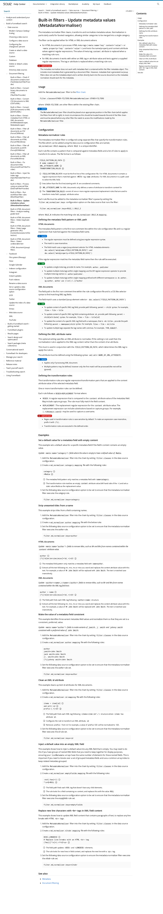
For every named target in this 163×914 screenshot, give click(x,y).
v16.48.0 (129, 11)
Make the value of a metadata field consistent (147, 55)
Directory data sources (18, 70)
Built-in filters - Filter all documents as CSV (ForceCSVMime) (20, 131)
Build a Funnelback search (16, 23)
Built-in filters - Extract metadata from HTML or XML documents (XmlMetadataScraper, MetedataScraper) (20, 120)
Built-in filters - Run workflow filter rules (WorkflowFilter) (19, 194)
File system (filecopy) (17, 257)
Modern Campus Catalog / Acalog (19, 32)
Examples (141, 40)
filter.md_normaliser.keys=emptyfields (63, 804)
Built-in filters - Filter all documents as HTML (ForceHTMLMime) (20, 139)
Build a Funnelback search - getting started (19, 325)
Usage (140, 18)
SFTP (11, 295)
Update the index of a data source (19, 304)
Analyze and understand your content (18, 18)
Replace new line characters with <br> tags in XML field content (148, 68)
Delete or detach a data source (18, 65)
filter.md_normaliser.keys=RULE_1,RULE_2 (60, 208)
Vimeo (11, 309)
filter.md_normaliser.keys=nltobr (60, 865)
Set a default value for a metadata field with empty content (148, 45)
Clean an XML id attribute (147, 59)
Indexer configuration (17, 268)
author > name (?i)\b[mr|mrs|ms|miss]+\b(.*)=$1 (57, 593)
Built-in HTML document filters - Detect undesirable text (20, 241)
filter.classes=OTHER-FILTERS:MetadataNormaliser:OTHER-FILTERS (72, 98)
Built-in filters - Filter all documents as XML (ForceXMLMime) (20, 156)
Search (7, 11)
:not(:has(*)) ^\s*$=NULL (51, 780)
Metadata (46, 879)
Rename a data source (18, 283)
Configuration (142, 21)
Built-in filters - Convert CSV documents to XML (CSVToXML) (20, 101)
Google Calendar (15, 265)
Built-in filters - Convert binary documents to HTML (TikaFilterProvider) (20, 91)
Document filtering (16, 73)
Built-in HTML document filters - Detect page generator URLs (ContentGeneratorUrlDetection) (20, 231)
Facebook (13, 253)
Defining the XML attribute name (148, 32)
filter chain (81, 92)
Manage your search (14, 357)
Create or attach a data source (18, 51)
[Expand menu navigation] (4, 18)
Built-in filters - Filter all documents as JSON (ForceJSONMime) (20, 147)
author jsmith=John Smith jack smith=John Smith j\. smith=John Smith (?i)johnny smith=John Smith (58, 654)
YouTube (12, 320)
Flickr (11, 261)
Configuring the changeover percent (17, 45)
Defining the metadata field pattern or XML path (148, 27)
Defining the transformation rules (148, 37)
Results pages (13, 333)
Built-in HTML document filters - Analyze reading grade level (20, 211)
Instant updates (15, 276)
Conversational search (15, 349)
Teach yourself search (15, 368)
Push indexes (14, 279)
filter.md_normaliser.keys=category (61, 499)
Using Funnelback (13, 375)
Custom (12, 56)
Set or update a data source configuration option (17, 289)
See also (140, 72)
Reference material (13, 360)
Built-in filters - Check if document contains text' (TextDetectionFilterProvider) (20, 80)
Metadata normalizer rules (148, 24)
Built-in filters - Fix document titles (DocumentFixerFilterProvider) (20, 166)
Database (12, 60)
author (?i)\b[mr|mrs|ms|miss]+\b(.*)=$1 (57, 557)
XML (11, 316)
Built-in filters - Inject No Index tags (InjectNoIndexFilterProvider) (20, 176)
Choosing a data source (18, 37)
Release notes (11, 364)
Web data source (15, 312)
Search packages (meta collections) (17, 344)
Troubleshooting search (15, 372)
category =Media (48, 472)
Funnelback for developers (16, 353)
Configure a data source (18, 40)
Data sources (13, 27)
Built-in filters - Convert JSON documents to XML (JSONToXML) (20, 109)
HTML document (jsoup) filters (20, 248)
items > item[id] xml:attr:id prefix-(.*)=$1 (53, 706)
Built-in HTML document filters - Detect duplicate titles (20, 219)
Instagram (13, 272)
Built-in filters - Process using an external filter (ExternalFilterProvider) (20, 186)
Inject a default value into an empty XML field (148, 62)
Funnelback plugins (15, 330)
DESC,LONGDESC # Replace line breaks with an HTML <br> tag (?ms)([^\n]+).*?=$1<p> (66, 840)
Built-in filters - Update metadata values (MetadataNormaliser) (20, 203)
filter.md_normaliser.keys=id (58, 738)
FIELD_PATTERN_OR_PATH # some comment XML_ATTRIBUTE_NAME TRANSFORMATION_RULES (51, 164)
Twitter (12, 299)
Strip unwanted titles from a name (148, 50)
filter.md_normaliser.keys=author (60, 536)
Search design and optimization (15, 338)
